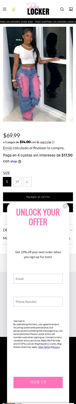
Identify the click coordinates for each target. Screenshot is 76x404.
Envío (7, 148)
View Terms (44, 346)
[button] (38, 142)
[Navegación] (4, 9)
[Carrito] (70, 9)
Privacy (56, 346)
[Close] (65, 206)
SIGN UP (38, 382)
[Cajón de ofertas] (13, 9)
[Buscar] (62, 9)
